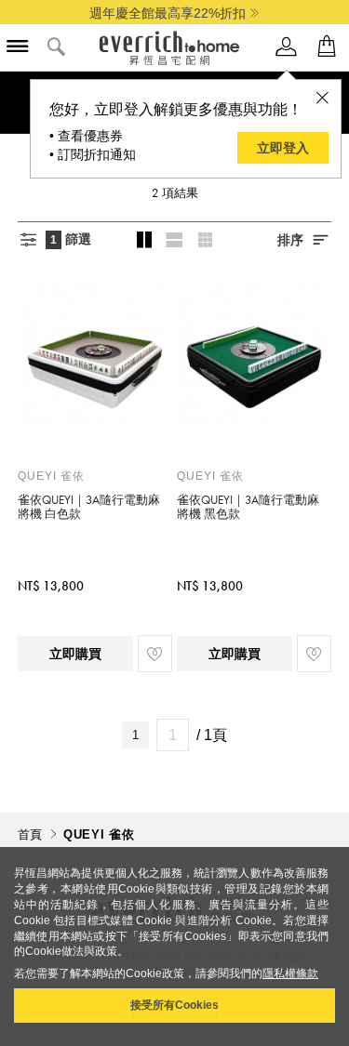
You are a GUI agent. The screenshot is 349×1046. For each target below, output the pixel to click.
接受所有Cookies (174, 1005)
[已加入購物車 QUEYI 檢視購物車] (326, 47)
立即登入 (283, 147)
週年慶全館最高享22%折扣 (167, 13)
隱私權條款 (290, 973)
